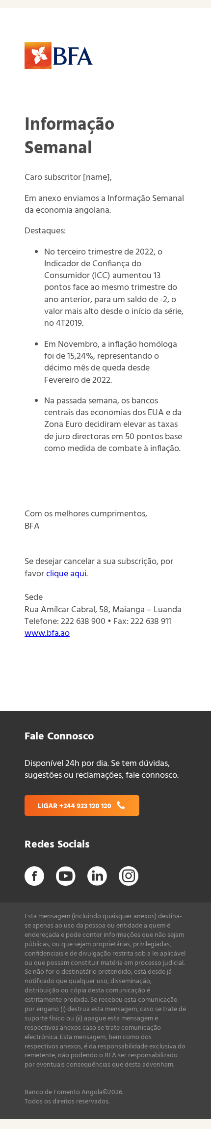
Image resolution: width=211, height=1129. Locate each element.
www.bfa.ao (47, 633)
